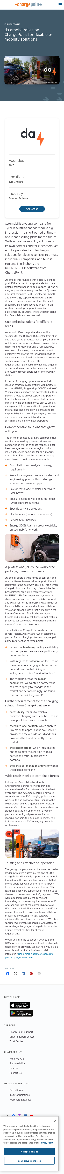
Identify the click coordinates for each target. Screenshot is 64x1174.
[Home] (28, 4)
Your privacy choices (29, 1160)
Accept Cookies (29, 1151)
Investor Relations (20, 1094)
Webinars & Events (20, 1099)
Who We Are (17, 1058)
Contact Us (16, 1072)
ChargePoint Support (21, 1031)
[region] (29, 1143)
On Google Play (21, 1013)
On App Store (20, 1005)
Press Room (16, 1090)
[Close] (54, 1121)
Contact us (32, 208)
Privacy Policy (46, 1142)
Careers (14, 1068)
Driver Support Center (22, 1036)
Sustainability (17, 1063)
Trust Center (16, 1041)
